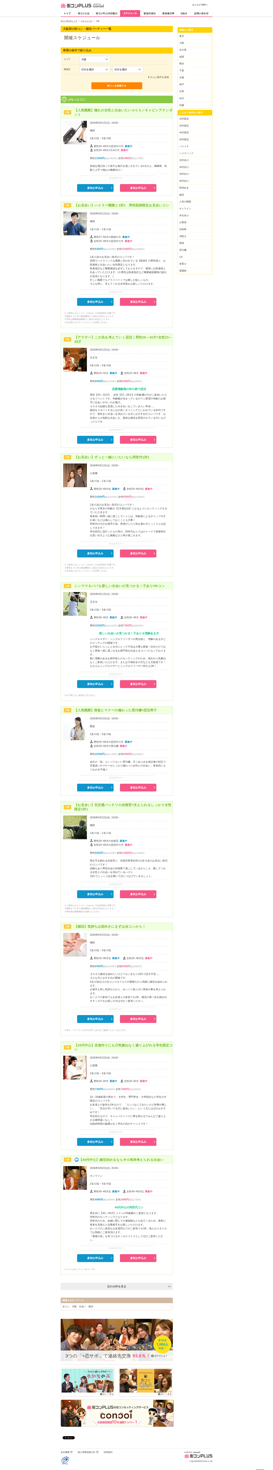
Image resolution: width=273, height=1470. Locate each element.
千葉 (181, 70)
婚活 (181, 194)
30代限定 (184, 125)
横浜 (181, 63)
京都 (181, 77)
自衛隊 (182, 229)
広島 (181, 91)
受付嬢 (182, 250)
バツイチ (184, 146)
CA (181, 257)
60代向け (184, 180)
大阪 (181, 42)
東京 (181, 36)
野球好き (184, 187)
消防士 (182, 236)
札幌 (181, 105)
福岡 (181, 56)
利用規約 (108, 1452)
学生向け (184, 215)
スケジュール (86, 21)
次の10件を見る (116, 1286)
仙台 (181, 98)
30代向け (184, 167)
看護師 (182, 270)
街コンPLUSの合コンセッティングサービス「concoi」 (117, 1413)
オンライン (185, 208)
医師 (181, 243)
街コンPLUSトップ (69, 21)
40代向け (184, 174)
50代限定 (184, 139)
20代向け (184, 160)
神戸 (181, 84)
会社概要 (65, 1452)
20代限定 (184, 118)
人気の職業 (185, 201)
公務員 (182, 222)
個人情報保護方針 (86, 1452)
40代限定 (184, 132)
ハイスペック (186, 153)
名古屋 (182, 49)
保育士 (182, 263)
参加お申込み (95, 187)
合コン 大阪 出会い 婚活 (77, 1306)
